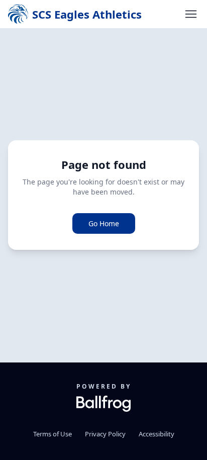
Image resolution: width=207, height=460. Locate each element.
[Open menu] (191, 14)
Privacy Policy (105, 433)
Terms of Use (52, 433)
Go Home (103, 223)
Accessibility (156, 433)
